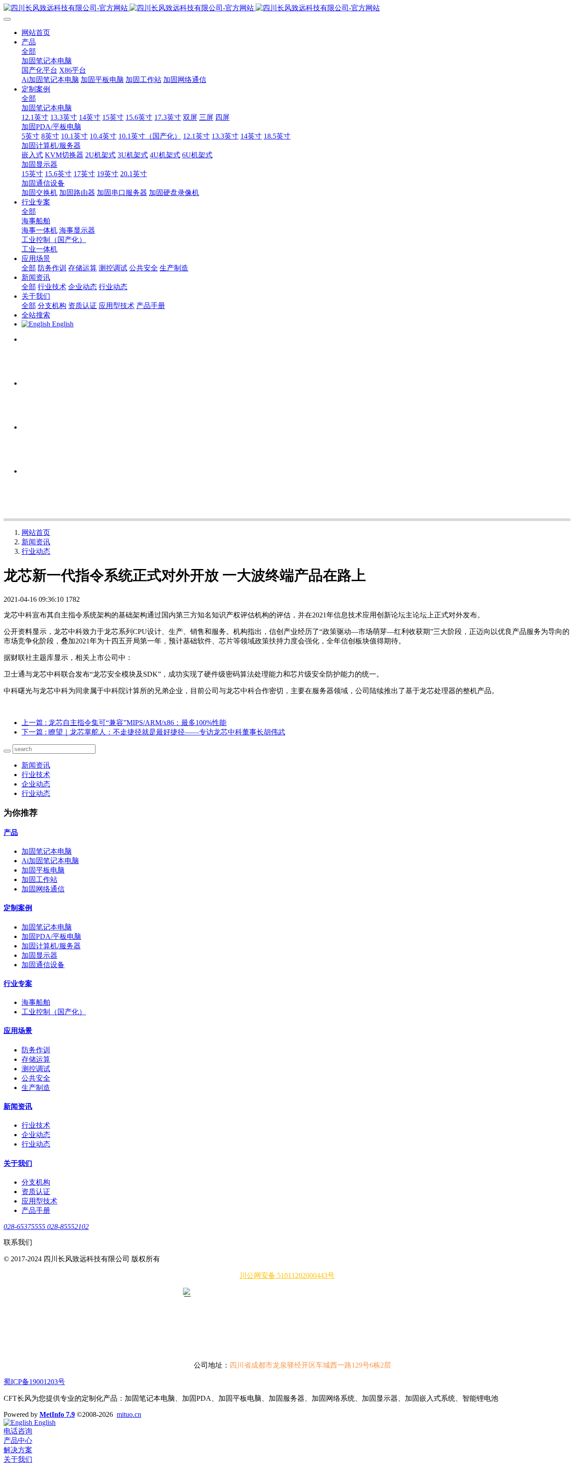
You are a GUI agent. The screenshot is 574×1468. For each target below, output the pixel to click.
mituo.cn (129, 1414)
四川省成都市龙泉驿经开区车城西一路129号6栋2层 (310, 1365)
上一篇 (124, 722)
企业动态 (36, 784)
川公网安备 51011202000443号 (287, 1275)
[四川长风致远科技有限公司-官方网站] (287, 8)
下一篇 (153, 732)
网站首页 (36, 32)
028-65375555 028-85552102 (46, 1226)
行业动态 (36, 551)
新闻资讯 (36, 542)
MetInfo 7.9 (57, 1414)
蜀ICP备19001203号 (34, 1381)
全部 (29, 51)
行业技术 (36, 774)
